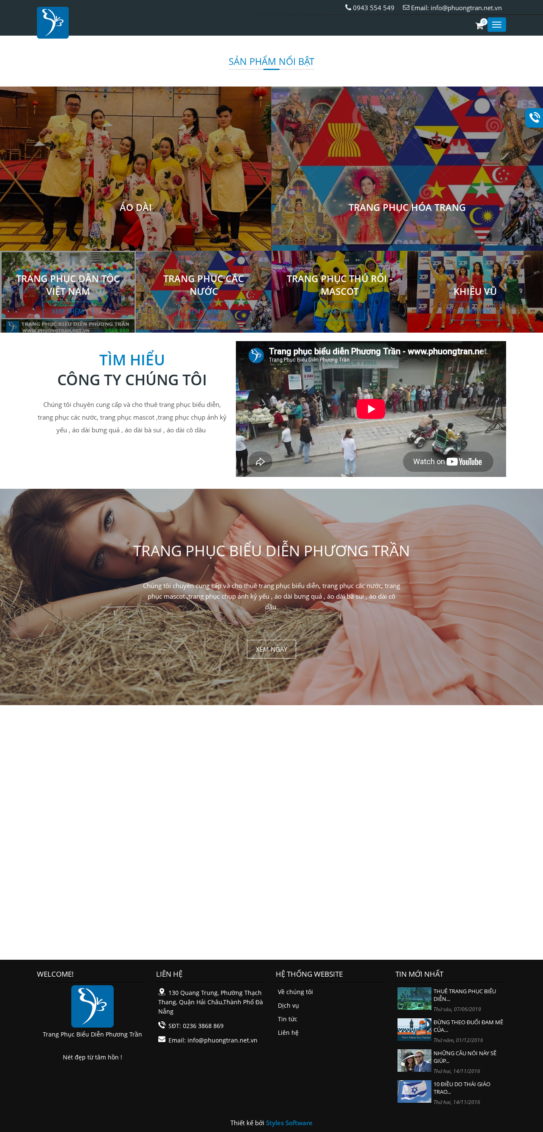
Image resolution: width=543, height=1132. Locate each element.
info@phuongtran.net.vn (466, 7)
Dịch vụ (288, 1005)
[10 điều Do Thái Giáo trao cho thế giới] (414, 1091)
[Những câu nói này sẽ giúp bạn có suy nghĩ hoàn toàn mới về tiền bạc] (414, 1060)
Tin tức (287, 1019)
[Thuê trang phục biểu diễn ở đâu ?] (414, 998)
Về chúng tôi (295, 992)
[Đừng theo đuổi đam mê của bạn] (414, 1029)
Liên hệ (288, 1032)
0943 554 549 (373, 7)
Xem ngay (271, 649)
